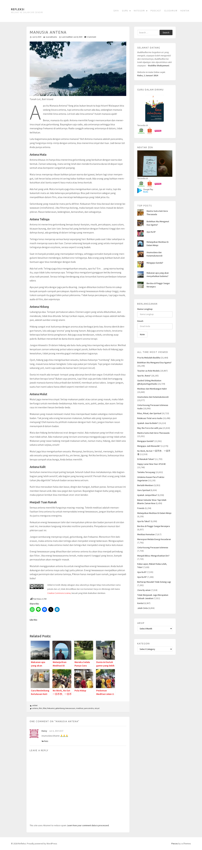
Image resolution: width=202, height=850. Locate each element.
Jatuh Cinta (142, 608)
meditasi (79, 708)
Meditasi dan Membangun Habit (152, 388)
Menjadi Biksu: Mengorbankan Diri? (153, 555)
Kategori (140, 10)
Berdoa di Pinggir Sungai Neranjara (153, 526)
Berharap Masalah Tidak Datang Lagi (154, 581)
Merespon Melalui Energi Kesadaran (154, 539)
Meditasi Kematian (146, 534)
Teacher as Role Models (148, 370)
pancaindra (89, 708)
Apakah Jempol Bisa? (147, 495)
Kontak (185, 10)
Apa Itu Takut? (143, 521)
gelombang (60, 708)
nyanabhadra (51, 37)
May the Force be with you (149, 428)
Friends (140, 508)
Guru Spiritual (143, 490)
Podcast (156, 10)
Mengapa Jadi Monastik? (148, 446)
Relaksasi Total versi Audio (149, 418)
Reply (46, 741)
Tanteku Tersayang (146, 472)
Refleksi (17, 9)
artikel (34, 705)
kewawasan (70, 708)
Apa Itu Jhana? (144, 375)
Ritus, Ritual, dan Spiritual (149, 413)
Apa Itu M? (142, 577)
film (40, 708)
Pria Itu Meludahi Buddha (148, 357)
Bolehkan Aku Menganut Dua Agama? (154, 362)
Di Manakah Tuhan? (145, 459)
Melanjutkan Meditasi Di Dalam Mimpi (154, 513)
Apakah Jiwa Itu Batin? (147, 423)
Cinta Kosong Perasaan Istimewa (152, 547)
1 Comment (91, 37)
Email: (140, 321)
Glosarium (170, 10)
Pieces (174, 843)
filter (44, 708)
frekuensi (51, 708)
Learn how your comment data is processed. (88, 825)
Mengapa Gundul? (155, 262)
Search (166, 32)
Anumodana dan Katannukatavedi (153, 396)
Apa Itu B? (151, 231)
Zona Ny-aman (144, 590)
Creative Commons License (59, 593)
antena (35, 708)
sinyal (97, 708)
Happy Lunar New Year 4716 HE (151, 464)
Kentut (140, 603)
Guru (125, 10)
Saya (116, 10)
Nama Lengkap (145, 309)
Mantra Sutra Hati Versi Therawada (153, 432)
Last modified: (71, 37)
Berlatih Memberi (145, 485)
